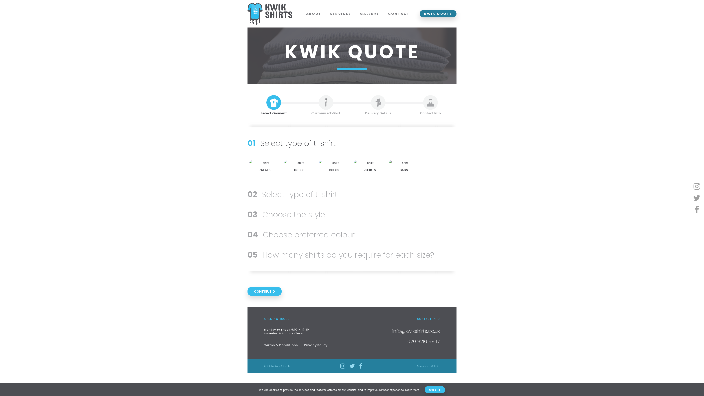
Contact (399, 13)
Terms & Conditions (281, 345)
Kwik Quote (438, 13)
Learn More (412, 390)
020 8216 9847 (423, 341)
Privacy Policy (315, 345)
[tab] (273, 105)
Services (340, 13)
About (313, 13)
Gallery (369, 13)
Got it (435, 389)
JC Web (434, 366)
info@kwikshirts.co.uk (416, 331)
